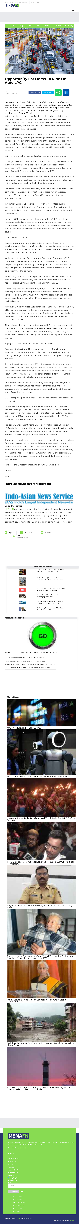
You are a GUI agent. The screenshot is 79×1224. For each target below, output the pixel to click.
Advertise (11, 1167)
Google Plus (20, 1202)
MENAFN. (18, 1218)
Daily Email (20, 1205)
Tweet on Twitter (48, 92)
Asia (38, 26)
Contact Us (12, 1164)
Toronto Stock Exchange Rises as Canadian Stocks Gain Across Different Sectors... (30, 664)
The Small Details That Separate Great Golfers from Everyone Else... (25, 661)
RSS (18, 1211)
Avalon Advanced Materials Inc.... (24, 728)
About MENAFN (13, 1170)
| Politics (57, 26)
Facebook (19, 1197)
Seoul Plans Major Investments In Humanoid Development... (40, 776)
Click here (22, 1148)
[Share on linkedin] (66, 92)
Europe (21, 26)
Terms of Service (13, 1158)
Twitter (18, 1200)
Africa (47, 26)
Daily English (14, 1178)
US (10, 26)
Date (8, 91)
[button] (38, 2)
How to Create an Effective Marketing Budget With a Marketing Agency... (27, 667)
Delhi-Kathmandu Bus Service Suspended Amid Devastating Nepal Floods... (40, 1044)
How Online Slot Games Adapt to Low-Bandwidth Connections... (25, 657)
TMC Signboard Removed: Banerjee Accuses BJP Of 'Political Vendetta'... (40, 862)
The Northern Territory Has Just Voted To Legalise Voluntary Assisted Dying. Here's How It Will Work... (40, 957)
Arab (30, 26)
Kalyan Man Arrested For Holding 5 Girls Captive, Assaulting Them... (39, 906)
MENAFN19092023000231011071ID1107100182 (28, 484)
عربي (32, 2)
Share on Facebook (34, 92)
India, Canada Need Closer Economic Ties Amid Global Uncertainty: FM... (36, 1000)
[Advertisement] (40, 17)
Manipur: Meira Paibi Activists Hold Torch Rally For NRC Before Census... (41, 819)
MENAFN (10, 102)
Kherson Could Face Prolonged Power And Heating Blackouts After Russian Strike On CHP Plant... (41, 1088)
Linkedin (19, 1208)
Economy (69, 26)
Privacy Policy (13, 1161)
